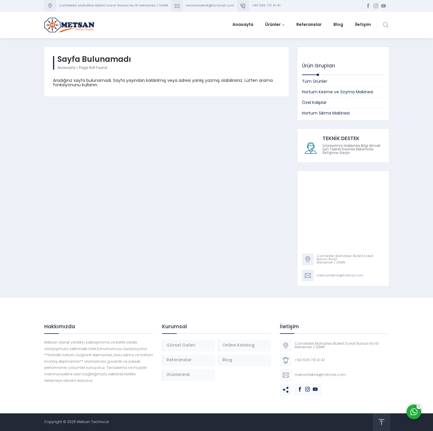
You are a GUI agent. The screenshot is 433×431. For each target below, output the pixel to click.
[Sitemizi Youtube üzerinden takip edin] (383, 6)
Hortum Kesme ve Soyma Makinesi (337, 92)
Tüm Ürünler (314, 81)
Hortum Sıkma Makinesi (326, 113)
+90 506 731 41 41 (266, 5)
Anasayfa (66, 68)
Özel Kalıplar (314, 103)
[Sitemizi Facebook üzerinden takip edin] (368, 6)
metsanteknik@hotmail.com (210, 5)
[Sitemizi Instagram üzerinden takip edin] (375, 6)
